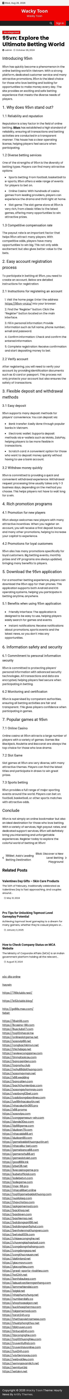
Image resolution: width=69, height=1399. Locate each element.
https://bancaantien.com (19, 1061)
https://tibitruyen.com (17, 1327)
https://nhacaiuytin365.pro (20, 1106)
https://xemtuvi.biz (14, 1367)
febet (6, 1013)
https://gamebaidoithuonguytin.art (25, 1142)
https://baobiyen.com (17, 1214)
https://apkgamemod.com (20, 1206)
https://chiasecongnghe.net (21, 1238)
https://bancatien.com (17, 1081)
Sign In (60, 23)
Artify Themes (23, 1394)
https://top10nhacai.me (18, 1033)
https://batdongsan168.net (20, 1222)
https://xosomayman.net (19, 1073)
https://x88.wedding (15, 1077)
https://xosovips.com (16, 1114)
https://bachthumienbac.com (22, 1085)
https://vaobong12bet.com (20, 1093)
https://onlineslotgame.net (20, 1037)
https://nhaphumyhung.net (20, 1295)
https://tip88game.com (18, 1126)
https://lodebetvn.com (17, 1178)
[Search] (50, 23)
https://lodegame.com (17, 1182)
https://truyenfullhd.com (18, 1343)
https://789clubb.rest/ (17, 993)
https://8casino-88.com (18, 1025)
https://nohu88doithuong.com (22, 1069)
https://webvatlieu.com (18, 1359)
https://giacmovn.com (17, 1263)
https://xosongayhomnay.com (22, 1089)
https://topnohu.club (16, 1065)
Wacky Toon (34, 11)
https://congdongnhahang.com (23, 1246)
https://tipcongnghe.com (19, 1335)
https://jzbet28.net (14, 1166)
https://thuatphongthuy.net (20, 1323)
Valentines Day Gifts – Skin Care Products (30, 881)
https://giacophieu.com (18, 1267)
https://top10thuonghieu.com (21, 1339)
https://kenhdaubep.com (19, 1279)
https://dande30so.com (18, 1122)
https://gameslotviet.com (19, 1158)
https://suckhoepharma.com (21, 1307)
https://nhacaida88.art (17, 1134)
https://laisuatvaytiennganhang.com (26, 1283)
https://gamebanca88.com (20, 1150)
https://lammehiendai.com (20, 1287)
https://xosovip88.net (16, 1041)
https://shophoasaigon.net (20, 1303)
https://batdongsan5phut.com (22, 1226)
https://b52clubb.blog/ (17, 1001)
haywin (7, 985)
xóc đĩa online (11, 977)
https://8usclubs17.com (17, 1029)
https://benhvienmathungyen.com (25, 1230)
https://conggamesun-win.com (23, 1118)
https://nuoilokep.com (17, 1198)
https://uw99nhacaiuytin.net (21, 1101)
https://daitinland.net (16, 1259)
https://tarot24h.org (16, 1315)
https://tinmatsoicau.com (19, 1057)
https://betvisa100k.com (18, 1234)
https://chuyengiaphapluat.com (23, 1242)
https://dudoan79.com (17, 1130)
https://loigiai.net (13, 1291)
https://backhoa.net (15, 1210)
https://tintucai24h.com (18, 1331)
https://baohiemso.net (17, 1218)
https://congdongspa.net (19, 1251)
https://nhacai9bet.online (19, 1190)
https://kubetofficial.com (19, 1174)
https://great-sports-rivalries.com (25, 1271)
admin (8, 50)
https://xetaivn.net (14, 1371)
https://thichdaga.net (16, 1049)
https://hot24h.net (14, 1275)
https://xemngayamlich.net (20, 1363)
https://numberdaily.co (17, 1299)
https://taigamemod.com (19, 1311)
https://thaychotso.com (18, 1202)
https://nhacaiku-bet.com (19, 1146)
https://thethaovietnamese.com (24, 1319)
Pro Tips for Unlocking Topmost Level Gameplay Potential (27, 914)
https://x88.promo (14, 1110)
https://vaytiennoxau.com (19, 1355)
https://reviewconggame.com (22, 1053)
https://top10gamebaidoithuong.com (26, 1194)
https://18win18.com (15, 1021)
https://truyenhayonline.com (21, 1347)
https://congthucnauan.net (20, 1255)
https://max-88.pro (15, 1186)
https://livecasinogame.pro (20, 1170)
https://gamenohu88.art (18, 1154)
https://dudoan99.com (17, 1138)
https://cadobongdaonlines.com (23, 1097)
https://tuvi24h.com (15, 1351)
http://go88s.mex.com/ (17, 1009)
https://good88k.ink (15, 1162)
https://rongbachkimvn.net (20, 1045)
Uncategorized (11, 32)
